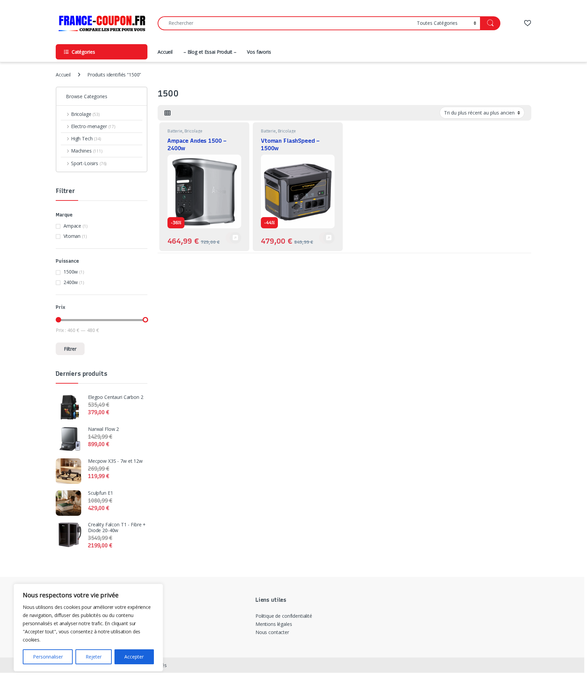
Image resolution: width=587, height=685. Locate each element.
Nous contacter (272, 632)
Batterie (174, 131)
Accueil (165, 52)
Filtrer (70, 349)
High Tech (86, 138)
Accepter (134, 656)
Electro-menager (93, 126)
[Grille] (167, 113)
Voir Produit (233, 238)
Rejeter (94, 656)
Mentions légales (273, 624)
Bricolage (193, 131)
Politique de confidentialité (283, 616)
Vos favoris (259, 52)
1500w (71, 271)
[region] (88, 627)
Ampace (72, 226)
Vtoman (72, 236)
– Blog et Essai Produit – (209, 52)
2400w (71, 282)
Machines (87, 150)
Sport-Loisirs (89, 163)
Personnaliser (48, 656)
